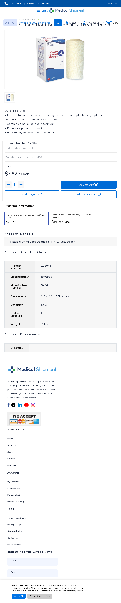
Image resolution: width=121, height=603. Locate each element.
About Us (12, 445)
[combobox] (35, 22)
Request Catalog (15, 501)
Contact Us (112, 3)
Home (10, 438)
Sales (10, 452)
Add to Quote (30, 194)
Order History (14, 488)
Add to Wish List (86, 194)
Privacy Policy (14, 524)
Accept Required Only (40, 596)
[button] (8, 405)
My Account (13, 481)
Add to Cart (86, 184)
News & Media (14, 544)
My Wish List (13, 495)
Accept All (18, 596)
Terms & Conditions (16, 518)
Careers (11, 458)
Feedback (11, 465)
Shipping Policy (14, 531)
